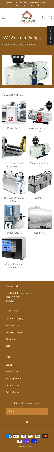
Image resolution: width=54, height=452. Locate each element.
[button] (3, 17)
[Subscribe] (44, 411)
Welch (38, 197)
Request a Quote (14, 332)
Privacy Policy (12, 392)
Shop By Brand (13, 325)
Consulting (11, 339)
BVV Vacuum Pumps (40, 163)
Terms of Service (14, 371)
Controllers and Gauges (14, 265)
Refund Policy (12, 385)
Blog (8, 345)
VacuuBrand (12, 232)
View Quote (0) (50, 35)
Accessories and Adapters (14, 164)
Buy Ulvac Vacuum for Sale (14, 199)
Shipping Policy (13, 378)
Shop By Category (14, 318)
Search (9, 364)
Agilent (38, 232)
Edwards (12, 128)
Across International (39, 128)
